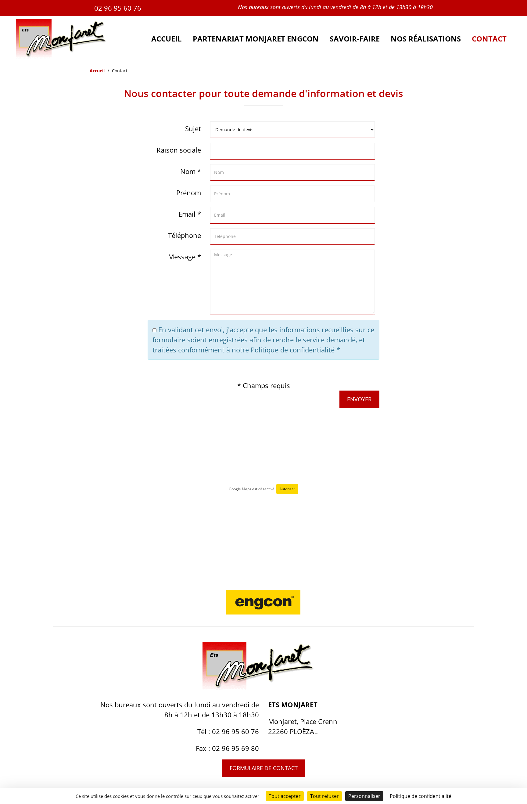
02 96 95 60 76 (117, 8)
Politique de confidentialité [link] (420, 796)
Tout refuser (324, 796)
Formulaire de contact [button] (264, 768)
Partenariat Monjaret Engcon (256, 39)
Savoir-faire (355, 39)
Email (186, 213)
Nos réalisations (426, 39)
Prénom (188, 192)
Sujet (193, 128)
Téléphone (184, 235)
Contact (489, 39)
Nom (187, 171)
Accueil (166, 39)
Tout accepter (285, 796)
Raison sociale (178, 149)
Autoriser (287, 489)
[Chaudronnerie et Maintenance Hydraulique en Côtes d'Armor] (65, 56)
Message (181, 256)
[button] (359, 399)
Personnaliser (364, 796)
